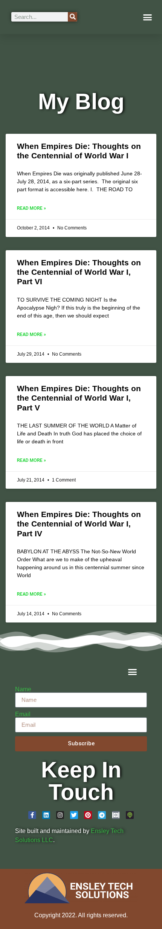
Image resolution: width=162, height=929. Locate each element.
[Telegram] (102, 815)
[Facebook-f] (32, 815)
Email (23, 714)
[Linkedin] (46, 815)
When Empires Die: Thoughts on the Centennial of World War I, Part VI (79, 272)
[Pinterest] (88, 815)
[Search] (72, 17)
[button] (148, 17)
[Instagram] (60, 815)
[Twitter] (74, 815)
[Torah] (116, 815)
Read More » (31, 208)
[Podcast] (130, 815)
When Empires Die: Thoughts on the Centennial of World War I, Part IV (79, 523)
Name (23, 689)
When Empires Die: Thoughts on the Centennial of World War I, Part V (79, 398)
